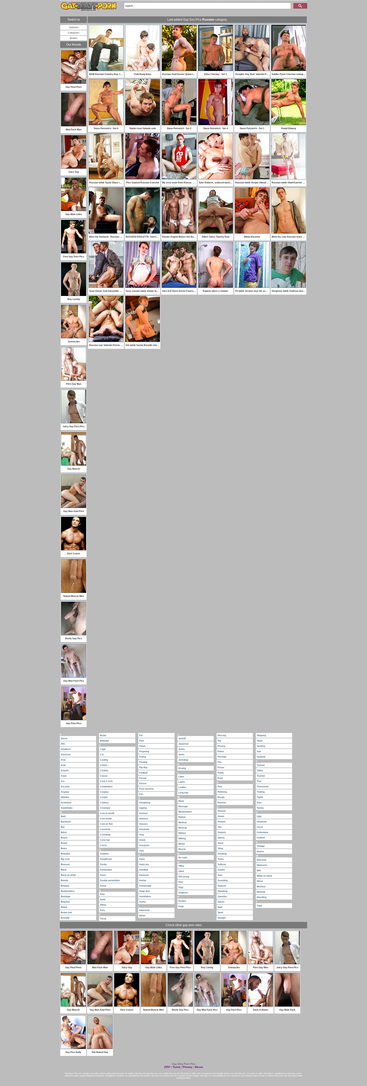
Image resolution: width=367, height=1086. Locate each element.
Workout (261, 886)
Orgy (180, 887)
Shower (222, 821)
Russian (222, 802)
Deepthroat (106, 859)
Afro (63, 744)
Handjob (143, 869)
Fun (141, 794)
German (143, 813)
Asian (64, 776)
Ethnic (103, 905)
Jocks (181, 754)
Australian (66, 802)
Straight (222, 918)
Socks (221, 859)
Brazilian (65, 902)
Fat (140, 735)
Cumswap (105, 834)
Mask (181, 801)
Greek (142, 840)
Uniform (261, 837)
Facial (103, 918)
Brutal (103, 735)
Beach (64, 837)
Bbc (63, 827)
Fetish (142, 746)
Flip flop (143, 767)
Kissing (182, 768)
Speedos (222, 896)
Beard (64, 843)
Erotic (103, 899)
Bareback (66, 821)
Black (64, 869)
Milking (182, 838)
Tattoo (260, 770)
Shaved (222, 811)
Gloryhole (144, 829)
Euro (102, 910)
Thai (259, 781)
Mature (182, 817)
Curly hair (105, 840)
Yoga (259, 905)
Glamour (143, 818)
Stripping (261, 735)
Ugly (259, 816)
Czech (103, 845)
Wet (259, 870)
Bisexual (65, 864)
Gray (141, 834)
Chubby (104, 770)
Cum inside (106, 818)
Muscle (182, 849)
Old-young (183, 876)
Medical (182, 822)
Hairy (142, 859)
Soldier (221, 869)
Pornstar (222, 756)
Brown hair (66, 912)
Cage (103, 749)
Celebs (103, 765)
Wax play (261, 860)
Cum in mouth (107, 813)
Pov (220, 762)
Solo (220, 875)
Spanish (222, 885)
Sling (220, 848)
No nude (182, 857)
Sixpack (222, 832)
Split (220, 907)
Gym (141, 850)
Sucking (261, 746)
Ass (63, 781)
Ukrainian (262, 821)
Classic (104, 776)
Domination (106, 869)
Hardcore (144, 875)
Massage (183, 806)
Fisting (142, 756)
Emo (102, 894)
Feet (141, 740)
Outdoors (183, 892)
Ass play (65, 786)
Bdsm (64, 832)
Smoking (222, 853)
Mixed (181, 844)
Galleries (73, 27)
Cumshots (105, 829)
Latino (181, 782)
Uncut (260, 827)
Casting (104, 760)
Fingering (144, 751)
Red (220, 786)
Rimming (222, 792)
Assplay (65, 792)
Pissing (221, 746)
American (66, 754)
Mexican (182, 827)
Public (221, 773)
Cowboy (104, 802)
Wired (260, 881)
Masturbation (185, 811)
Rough (221, 797)
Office (181, 866)
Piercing (222, 735)
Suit (259, 751)
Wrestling (261, 897)
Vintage (261, 846)
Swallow (261, 756)
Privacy (187, 1066)
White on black (264, 876)
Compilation (106, 786)
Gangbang (144, 802)
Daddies (104, 853)
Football (143, 773)
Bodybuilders (68, 891)
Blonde (64, 880)
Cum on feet (106, 824)
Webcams (262, 865)
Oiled (181, 871)
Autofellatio (66, 808)
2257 (167, 1066)
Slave (220, 843)
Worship (261, 892)
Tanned (261, 765)
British (64, 907)
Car (102, 754)
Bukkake (104, 740)
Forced (142, 778)
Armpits (65, 770)
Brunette (65, 918)
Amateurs (66, 749)
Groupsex (144, 845)
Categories (73, 32)
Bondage (65, 896)
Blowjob (65, 885)
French (142, 783)
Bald (63, 816)
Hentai (142, 880)
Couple (104, 797)
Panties (182, 901)
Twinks (260, 808)
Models (73, 38)
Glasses (143, 824)
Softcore (222, 864)
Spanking (222, 891)
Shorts (221, 816)
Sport (220, 912)
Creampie (105, 808)
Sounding (223, 880)
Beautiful (65, 853)
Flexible (143, 762)
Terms (176, 1066)
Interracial (144, 910)
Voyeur (260, 851)
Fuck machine (146, 789)
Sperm (221, 902)
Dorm (103, 875)
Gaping (143, 808)
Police (221, 751)
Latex (181, 776)
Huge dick (144, 891)
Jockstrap (183, 760)
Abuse (64, 738)
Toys (259, 802)
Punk (220, 778)
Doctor (103, 864)
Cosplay (104, 792)
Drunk (103, 885)
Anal (63, 760)
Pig (219, 740)
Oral (180, 882)
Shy (220, 827)
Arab (63, 765)
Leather (182, 787)
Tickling (261, 792)
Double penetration (110, 880)
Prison (221, 767)
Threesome (263, 786)
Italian (142, 915)
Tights (260, 797)
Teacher (261, 776)
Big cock (65, 859)
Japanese (183, 744)
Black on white (68, 875)
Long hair (183, 792)
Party (181, 906)
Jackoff (182, 738)
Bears (64, 848)
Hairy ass (144, 864)
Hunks (142, 902)
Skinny (221, 837)
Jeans (181, 749)
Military (182, 833)
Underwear (262, 832)
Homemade (145, 885)
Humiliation (145, 896)
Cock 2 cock (106, 781)
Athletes (65, 797)
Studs (260, 740)
